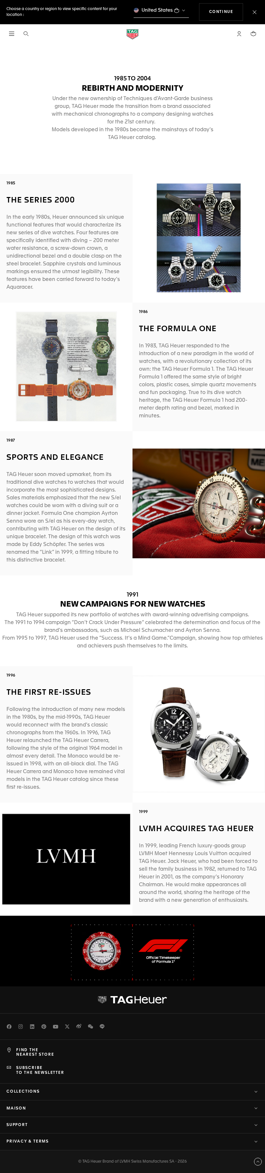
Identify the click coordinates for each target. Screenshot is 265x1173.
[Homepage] (132, 34)
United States (157, 10)
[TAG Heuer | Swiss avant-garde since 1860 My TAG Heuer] (132, 1000)
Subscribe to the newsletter (40, 1070)
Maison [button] (16, 1108)
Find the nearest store (35, 1052)
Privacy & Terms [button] (27, 1142)
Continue (226, 12)
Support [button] (17, 1125)
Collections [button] (23, 1092)
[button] (239, 34)
